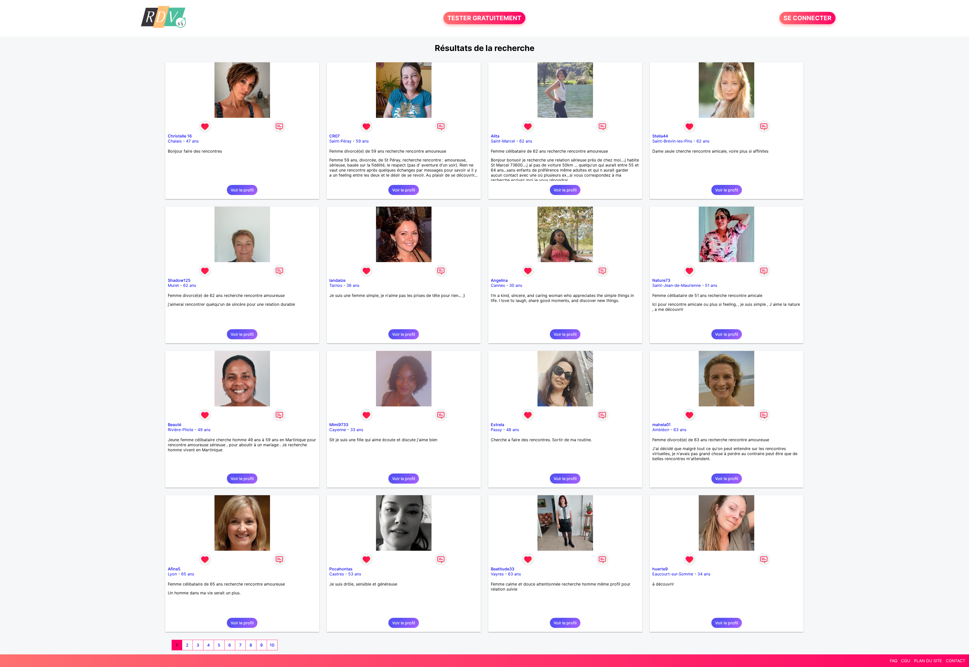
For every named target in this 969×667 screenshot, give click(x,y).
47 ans (192, 141)
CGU (905, 660)
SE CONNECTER (807, 18)
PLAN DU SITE (928, 660)
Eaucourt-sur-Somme (672, 573)
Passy (496, 429)
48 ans (512, 429)
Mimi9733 (338, 424)
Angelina (499, 280)
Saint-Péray (340, 141)
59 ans (362, 141)
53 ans (354, 573)
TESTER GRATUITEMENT (484, 18)
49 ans (204, 429)
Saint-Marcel (503, 141)
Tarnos (335, 285)
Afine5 (174, 568)
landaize (337, 280)
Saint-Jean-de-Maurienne (676, 285)
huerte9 (660, 568)
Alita (495, 135)
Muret (173, 285)
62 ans (525, 141)
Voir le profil (242, 189)
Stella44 (660, 135)
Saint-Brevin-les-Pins (672, 141)
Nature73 (661, 280)
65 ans (187, 573)
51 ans (711, 285)
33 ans (356, 429)
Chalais (175, 141)
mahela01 (661, 424)
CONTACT (955, 660)
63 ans (680, 429)
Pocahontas (341, 568)
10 (272, 645)
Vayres (497, 573)
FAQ (893, 660)
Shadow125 (179, 280)
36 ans (352, 285)
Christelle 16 (180, 135)
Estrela (497, 424)
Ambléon (660, 429)
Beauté (174, 424)
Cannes (498, 285)
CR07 (334, 135)
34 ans (703, 573)
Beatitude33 (502, 568)
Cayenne (337, 429)
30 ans (515, 285)
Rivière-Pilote (180, 429)
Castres (336, 573)
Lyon (172, 573)
